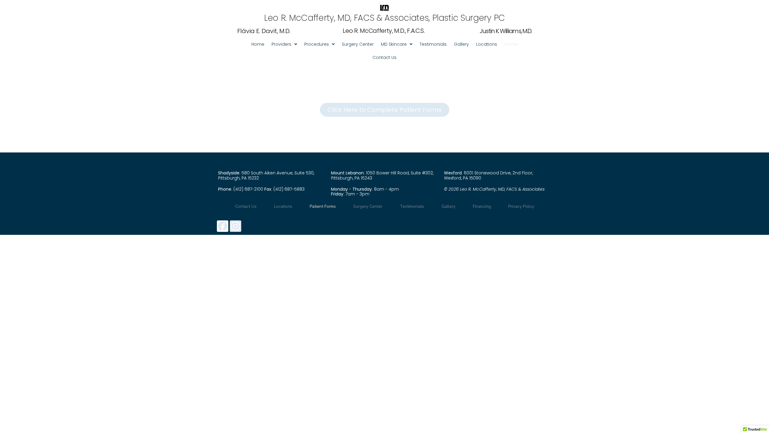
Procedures (316, 44)
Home (257, 44)
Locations (486, 44)
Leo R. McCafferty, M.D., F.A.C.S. (383, 30)
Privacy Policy (521, 206)
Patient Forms (323, 206)
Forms (511, 44)
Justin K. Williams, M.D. (506, 31)
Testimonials (433, 44)
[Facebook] (222, 226)
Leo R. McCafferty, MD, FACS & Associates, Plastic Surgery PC (384, 18)
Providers (281, 44)
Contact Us (384, 57)
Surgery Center (358, 44)
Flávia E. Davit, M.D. (263, 31)
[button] (284, 44)
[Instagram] (235, 226)
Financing (482, 206)
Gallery (461, 44)
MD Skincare (394, 44)
